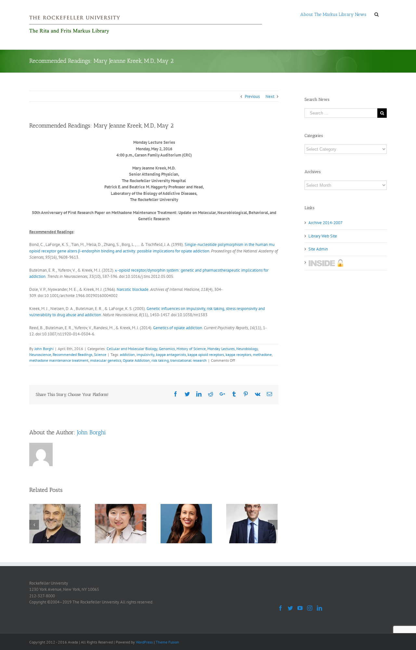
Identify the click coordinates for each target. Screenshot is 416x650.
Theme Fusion (167, 642)
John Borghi (44, 348)
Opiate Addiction (136, 360)
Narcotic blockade (133, 289)
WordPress (144, 642)
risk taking (160, 360)
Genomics (167, 348)
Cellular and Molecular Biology (132, 348)
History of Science (191, 348)
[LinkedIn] (319, 608)
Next (270, 96)
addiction (127, 354)
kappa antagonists (171, 354)
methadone (262, 354)
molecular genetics (105, 360)
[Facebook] (280, 608)
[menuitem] (333, 14)
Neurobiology (247, 348)
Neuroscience (40, 354)
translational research (188, 360)
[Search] (376, 14)
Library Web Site (322, 236)
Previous (252, 96)
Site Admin (318, 249)
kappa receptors (238, 354)
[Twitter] (290, 608)
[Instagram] (309, 608)
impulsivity (145, 354)
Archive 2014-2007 (325, 222)
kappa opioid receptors (206, 354)
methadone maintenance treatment (58, 360)
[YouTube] (300, 608)
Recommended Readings (72, 354)
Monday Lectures (221, 348)
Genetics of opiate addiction (177, 328)
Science (100, 354)
